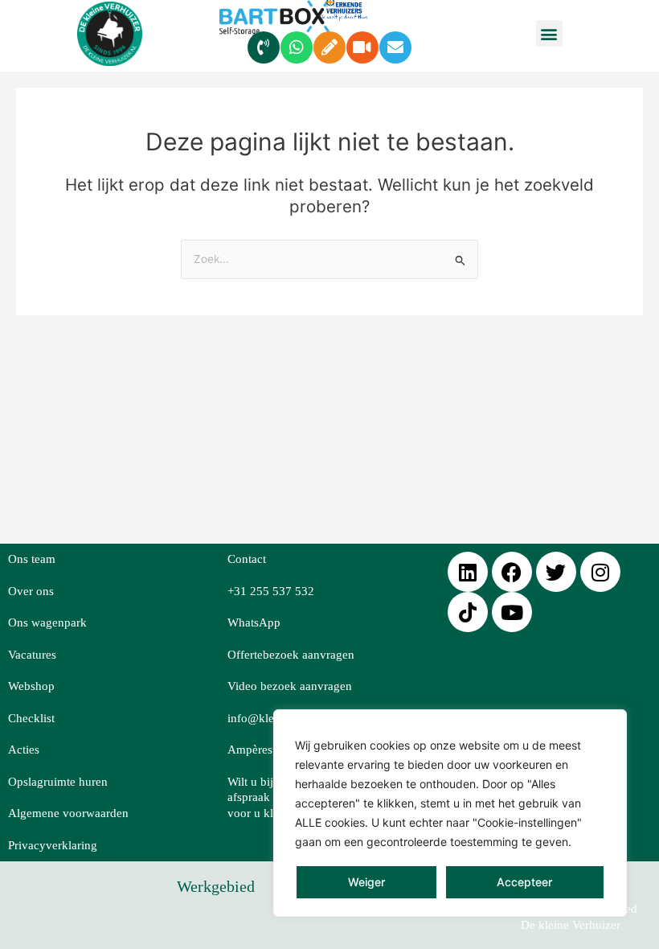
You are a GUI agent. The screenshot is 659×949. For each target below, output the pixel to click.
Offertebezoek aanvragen (290, 654)
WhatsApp (253, 622)
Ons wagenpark (47, 622)
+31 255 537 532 (270, 591)
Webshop (31, 686)
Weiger (366, 882)
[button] (549, 33)
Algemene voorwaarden (68, 813)
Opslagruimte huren (58, 781)
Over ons (31, 591)
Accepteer (524, 882)
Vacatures (32, 654)
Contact (246, 559)
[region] (450, 813)
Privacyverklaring (52, 845)
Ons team (31, 559)
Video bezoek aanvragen (289, 686)
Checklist (31, 718)
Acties (23, 749)
